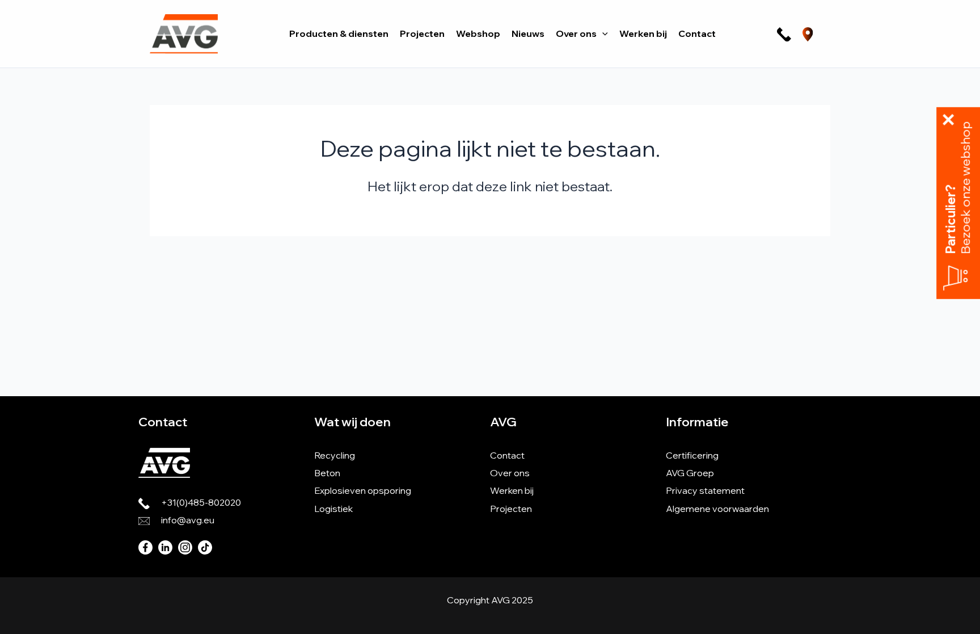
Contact (507, 455)
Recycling (334, 455)
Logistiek (333, 508)
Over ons (510, 472)
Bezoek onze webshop (965, 187)
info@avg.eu (187, 520)
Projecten (511, 508)
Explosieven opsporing (362, 490)
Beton (327, 472)
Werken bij (512, 490)
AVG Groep (690, 472)
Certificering (692, 455)
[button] (602, 33)
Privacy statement (705, 490)
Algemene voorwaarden (717, 508)
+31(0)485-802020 (201, 502)
